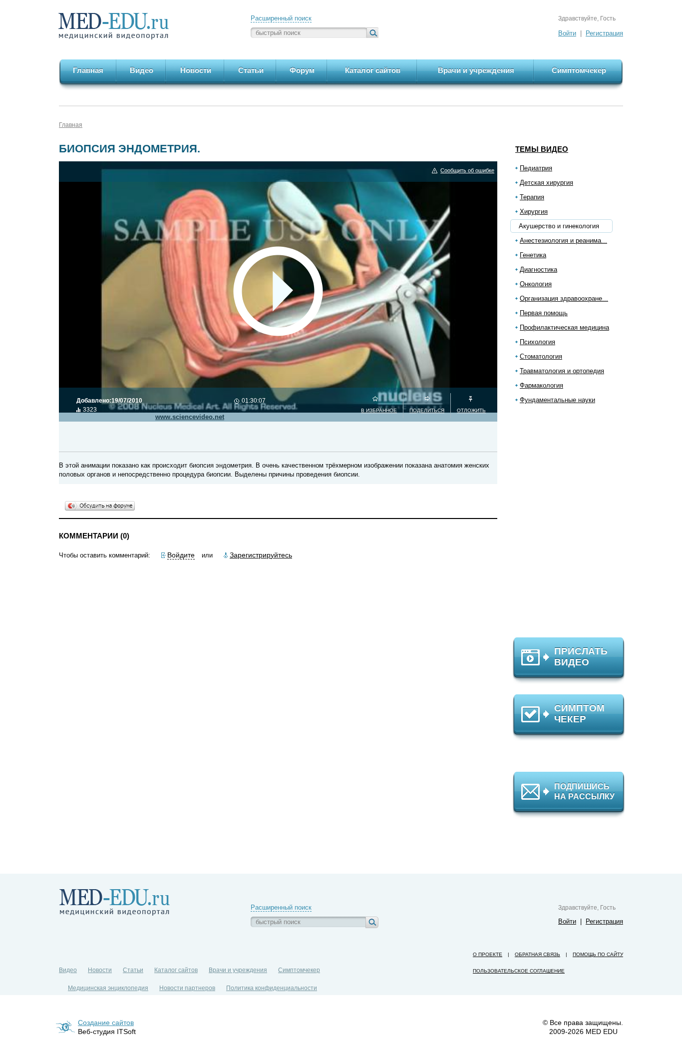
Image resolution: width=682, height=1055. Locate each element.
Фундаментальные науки (557, 400)
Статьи (133, 970)
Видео (68, 970)
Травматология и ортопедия (562, 371)
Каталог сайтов (176, 970)
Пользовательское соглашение (519, 971)
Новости (100, 970)
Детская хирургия (546, 182)
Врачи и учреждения (238, 970)
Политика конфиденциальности (271, 988)
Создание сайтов (106, 1023)
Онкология (536, 284)
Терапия (532, 197)
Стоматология (541, 356)
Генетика (533, 255)
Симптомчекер (299, 970)
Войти (567, 33)
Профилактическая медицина (564, 327)
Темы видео (541, 149)
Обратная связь (537, 954)
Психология (537, 342)
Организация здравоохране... (564, 298)
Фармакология (541, 385)
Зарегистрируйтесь (261, 555)
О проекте (487, 954)
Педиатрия (536, 168)
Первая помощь (544, 313)
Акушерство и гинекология (559, 226)
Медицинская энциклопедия (108, 988)
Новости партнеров (187, 988)
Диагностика (538, 269)
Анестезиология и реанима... (563, 240)
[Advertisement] (573, 525)
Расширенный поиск (281, 18)
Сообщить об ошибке (467, 170)
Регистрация (604, 33)
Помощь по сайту (598, 954)
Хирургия (534, 211)
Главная (70, 124)
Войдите (181, 555)
